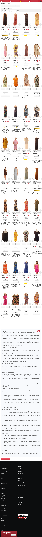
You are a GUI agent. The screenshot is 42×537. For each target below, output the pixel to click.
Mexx (37, 34)
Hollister (5, 250)
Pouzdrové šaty (3, 490)
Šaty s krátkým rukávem (5, 471)
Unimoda (16, 95)
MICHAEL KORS (5, 34)
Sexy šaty (2, 500)
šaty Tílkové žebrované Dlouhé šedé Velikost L (15, 191)
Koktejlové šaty (3, 486)
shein (37, 282)
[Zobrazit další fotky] (9, 24)
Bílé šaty (2, 513)
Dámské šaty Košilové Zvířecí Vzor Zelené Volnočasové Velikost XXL (36, 99)
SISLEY (5, 188)
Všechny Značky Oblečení (22, 482)
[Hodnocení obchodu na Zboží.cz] (22, 518)
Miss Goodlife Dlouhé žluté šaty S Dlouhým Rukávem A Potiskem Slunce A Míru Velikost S (16, 255)
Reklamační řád (20, 487)
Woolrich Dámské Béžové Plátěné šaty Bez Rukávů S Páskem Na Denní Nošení (37, 69)
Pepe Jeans (15, 126)
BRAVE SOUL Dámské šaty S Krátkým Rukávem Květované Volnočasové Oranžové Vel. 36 (37, 317)
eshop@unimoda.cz (21, 495)
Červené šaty (3, 503)
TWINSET (16, 34)
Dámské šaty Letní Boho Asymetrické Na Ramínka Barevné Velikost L (26, 98)
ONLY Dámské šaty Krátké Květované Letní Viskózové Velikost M (26, 129)
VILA (26, 188)
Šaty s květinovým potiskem (5, 480)
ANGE (26, 220)
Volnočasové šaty (4, 468)
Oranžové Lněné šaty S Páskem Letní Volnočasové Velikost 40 (16, 99)
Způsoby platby (20, 468)
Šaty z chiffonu (3, 528)
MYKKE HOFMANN (37, 188)
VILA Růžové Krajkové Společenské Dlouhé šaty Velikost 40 (26, 68)
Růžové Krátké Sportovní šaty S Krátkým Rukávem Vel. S (16, 159)
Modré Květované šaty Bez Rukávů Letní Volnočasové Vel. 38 (15, 285)
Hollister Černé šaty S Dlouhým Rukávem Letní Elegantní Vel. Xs (5, 254)
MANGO (5, 156)
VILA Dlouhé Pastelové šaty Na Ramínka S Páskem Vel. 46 (5, 68)
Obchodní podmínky (21, 485)
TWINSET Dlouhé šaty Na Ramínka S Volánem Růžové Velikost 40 (15, 38)
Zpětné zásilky (20, 471)
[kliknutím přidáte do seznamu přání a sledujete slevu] (7, 27)
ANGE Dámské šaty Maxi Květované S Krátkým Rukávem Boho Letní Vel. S (26, 224)
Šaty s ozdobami (3, 525)
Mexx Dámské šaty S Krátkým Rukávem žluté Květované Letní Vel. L (36, 38)
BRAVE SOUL (37, 313)
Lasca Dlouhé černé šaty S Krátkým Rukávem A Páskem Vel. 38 (37, 161)
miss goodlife (16, 250)
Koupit (3, 27)
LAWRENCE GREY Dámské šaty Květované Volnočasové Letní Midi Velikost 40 (5, 99)
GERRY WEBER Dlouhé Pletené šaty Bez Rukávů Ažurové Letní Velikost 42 (26, 38)
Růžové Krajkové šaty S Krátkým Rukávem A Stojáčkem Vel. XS (5, 316)
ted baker (37, 126)
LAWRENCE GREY (5, 95)
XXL (18, 10)
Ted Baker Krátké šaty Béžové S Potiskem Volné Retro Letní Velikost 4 (37, 131)
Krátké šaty (3, 476)
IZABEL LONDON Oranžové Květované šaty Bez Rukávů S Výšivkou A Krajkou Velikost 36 (5, 286)
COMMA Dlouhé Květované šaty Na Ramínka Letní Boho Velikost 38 (5, 131)
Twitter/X (19, 506)
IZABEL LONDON (5, 282)
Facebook (20, 504)
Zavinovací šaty (3, 505)
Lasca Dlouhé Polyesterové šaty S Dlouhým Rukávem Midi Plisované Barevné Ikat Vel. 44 (26, 318)
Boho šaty (2, 485)
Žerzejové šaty (3, 510)
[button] (5, 31)
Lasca (36, 158)
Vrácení (19, 470)
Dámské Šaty (20, 473)
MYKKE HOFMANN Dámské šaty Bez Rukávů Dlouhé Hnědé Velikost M (36, 193)
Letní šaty (2, 466)
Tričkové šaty (3, 488)
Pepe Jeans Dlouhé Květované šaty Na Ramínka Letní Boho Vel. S (16, 131)
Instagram (20, 507)
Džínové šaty (3, 518)
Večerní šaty (3, 493)
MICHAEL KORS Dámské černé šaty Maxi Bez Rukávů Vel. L (5, 38)
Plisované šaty (3, 508)
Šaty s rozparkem (4, 515)
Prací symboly (20, 483)
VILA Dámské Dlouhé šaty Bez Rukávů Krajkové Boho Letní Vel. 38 (26, 192)
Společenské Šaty (4, 475)
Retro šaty (2, 520)
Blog (19, 480)
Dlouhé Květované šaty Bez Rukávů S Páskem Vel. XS (15, 223)
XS (5, 10)
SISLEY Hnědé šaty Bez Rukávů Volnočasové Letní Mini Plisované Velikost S (5, 192)
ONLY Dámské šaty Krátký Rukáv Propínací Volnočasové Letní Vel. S (37, 252)
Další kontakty (20, 497)
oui (26, 282)
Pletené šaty (3, 478)
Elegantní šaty (3, 473)
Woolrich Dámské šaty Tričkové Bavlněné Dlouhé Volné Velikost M (26, 162)
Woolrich (37, 64)
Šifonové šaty (3, 495)
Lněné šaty (2, 523)
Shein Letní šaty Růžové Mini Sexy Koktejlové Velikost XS (37, 285)
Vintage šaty (3, 530)
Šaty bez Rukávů (3, 470)
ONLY (26, 126)
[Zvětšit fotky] (1, 24)
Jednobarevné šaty (4, 483)
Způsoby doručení (21, 466)
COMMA (5, 126)
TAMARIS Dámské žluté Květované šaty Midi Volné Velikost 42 (15, 69)
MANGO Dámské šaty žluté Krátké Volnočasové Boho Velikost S (5, 159)
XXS (3, 10)
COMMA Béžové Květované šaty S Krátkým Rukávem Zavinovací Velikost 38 (26, 255)
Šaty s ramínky (3, 481)
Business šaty (3, 527)
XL (15, 10)
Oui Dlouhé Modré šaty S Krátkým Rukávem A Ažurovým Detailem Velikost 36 (26, 287)
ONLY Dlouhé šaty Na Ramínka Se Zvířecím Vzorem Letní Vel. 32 (5, 223)
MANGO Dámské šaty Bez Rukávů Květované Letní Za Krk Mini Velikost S (16, 316)
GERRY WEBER (26, 34)
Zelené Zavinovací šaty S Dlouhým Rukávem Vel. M (37, 223)
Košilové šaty (3, 498)
